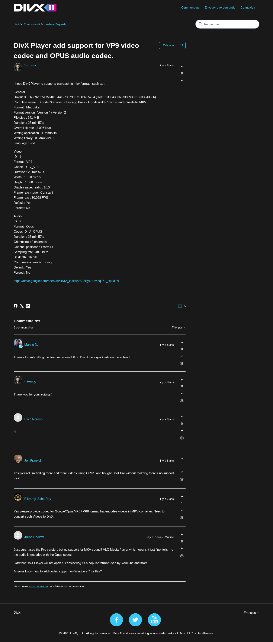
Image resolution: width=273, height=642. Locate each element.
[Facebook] (15, 306)
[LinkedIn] (28, 306)
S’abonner (169, 45)
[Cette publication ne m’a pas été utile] (182, 80)
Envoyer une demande (220, 7)
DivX (17, 24)
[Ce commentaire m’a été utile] (182, 342)
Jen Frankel (32, 460)
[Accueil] (35, 8)
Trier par (177, 327)
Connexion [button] (248, 7)
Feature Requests (56, 24)
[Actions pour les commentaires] (182, 363)
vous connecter (38, 586)
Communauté (190, 7)
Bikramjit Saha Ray (37, 498)
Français (250, 612)
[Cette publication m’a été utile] (182, 66)
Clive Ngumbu (34, 419)
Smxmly (30, 65)
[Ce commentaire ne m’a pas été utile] (182, 356)
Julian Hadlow (34, 537)
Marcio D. (31, 344)
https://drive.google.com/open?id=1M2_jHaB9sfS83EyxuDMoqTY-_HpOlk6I (66, 281)
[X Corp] (22, 306)
